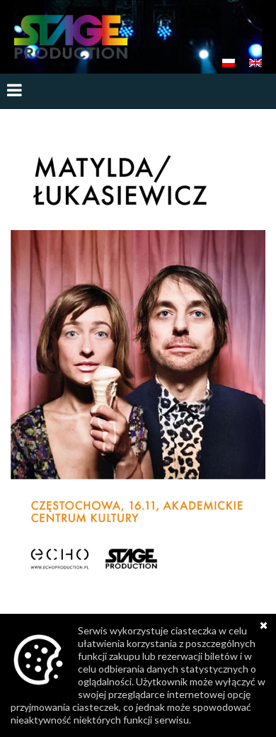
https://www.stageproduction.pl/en (70, 36)
